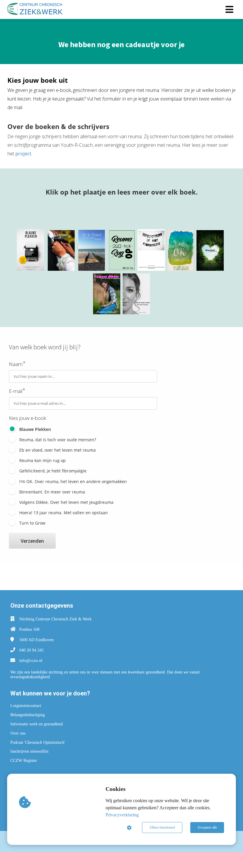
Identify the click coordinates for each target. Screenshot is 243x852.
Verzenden (32, 540)
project (23, 153)
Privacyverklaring (122, 814)
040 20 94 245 (31, 650)
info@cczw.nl (30, 660)
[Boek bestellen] (30, 269)
